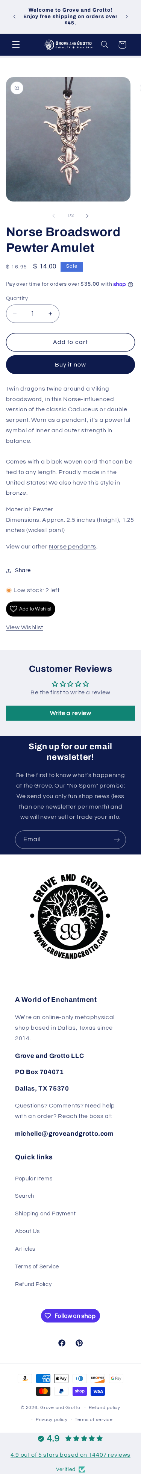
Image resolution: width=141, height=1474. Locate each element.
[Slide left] (53, 216)
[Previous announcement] (14, 16)
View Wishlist (24, 627)
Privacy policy (51, 1420)
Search (24, 1196)
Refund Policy (33, 1284)
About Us (27, 1231)
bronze (16, 493)
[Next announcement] (126, 16)
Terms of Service (37, 1266)
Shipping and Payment (45, 1213)
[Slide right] (87, 216)
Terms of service (94, 1420)
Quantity (17, 298)
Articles (25, 1249)
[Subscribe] (117, 839)
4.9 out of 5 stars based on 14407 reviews (70, 1455)
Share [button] (23, 570)
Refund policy (104, 1408)
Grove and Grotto (60, 1408)
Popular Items (33, 1179)
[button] (15, 44)
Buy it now (70, 365)
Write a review (70, 713)
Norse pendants (72, 547)
